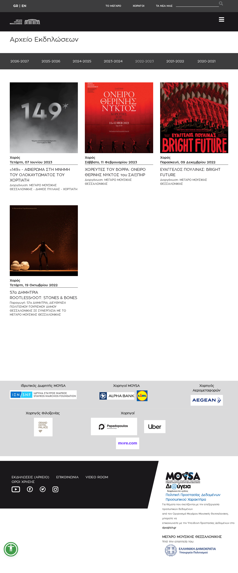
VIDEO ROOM (97, 477)
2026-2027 (19, 61)
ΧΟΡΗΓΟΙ (138, 5)
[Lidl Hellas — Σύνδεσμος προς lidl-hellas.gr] (135, 394)
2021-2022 (175, 61)
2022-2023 (144, 61)
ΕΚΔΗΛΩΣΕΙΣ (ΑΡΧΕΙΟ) (30, 477)
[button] (11, 549)
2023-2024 (113, 61)
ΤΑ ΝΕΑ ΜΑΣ (164, 5)
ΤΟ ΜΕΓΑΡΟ (113, 5)
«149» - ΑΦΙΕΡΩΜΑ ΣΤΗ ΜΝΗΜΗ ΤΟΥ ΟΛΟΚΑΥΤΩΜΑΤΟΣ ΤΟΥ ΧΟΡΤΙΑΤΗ (40, 175)
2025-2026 (51, 61)
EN (24, 5)
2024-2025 (82, 61)
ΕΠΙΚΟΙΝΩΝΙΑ (67, 477)
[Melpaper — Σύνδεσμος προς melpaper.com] (156, 394)
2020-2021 (206, 61)
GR (15, 5)
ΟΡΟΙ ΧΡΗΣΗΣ (23, 481)
